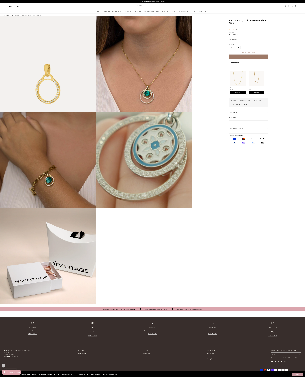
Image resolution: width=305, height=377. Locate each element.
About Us (81, 350)
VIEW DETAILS (92, 335)
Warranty (145, 359)
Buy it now (248, 57)
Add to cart (238, 92)
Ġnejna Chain (233, 87)
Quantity (231, 44)
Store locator (82, 353)
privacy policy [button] (114, 374)
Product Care (146, 353)
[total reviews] (248, 29)
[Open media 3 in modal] (93, 115)
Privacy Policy (211, 359)
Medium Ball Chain (252, 87)
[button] (152, 6)
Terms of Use (288, 357)
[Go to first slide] (177, 1)
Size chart (234, 39)
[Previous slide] (127, 1)
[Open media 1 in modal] (93, 19)
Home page (7, 15)
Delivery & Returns (148, 356)
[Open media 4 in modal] (189, 115)
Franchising (146, 350)
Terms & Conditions (212, 356)
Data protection (211, 350)
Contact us (146, 362)
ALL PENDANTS (15, 15)
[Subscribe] (299, 354)
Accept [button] (297, 374)
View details (32, 333)
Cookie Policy (211, 353)
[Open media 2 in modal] (189, 19)
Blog (79, 356)
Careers (80, 359)
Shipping (237, 34)
